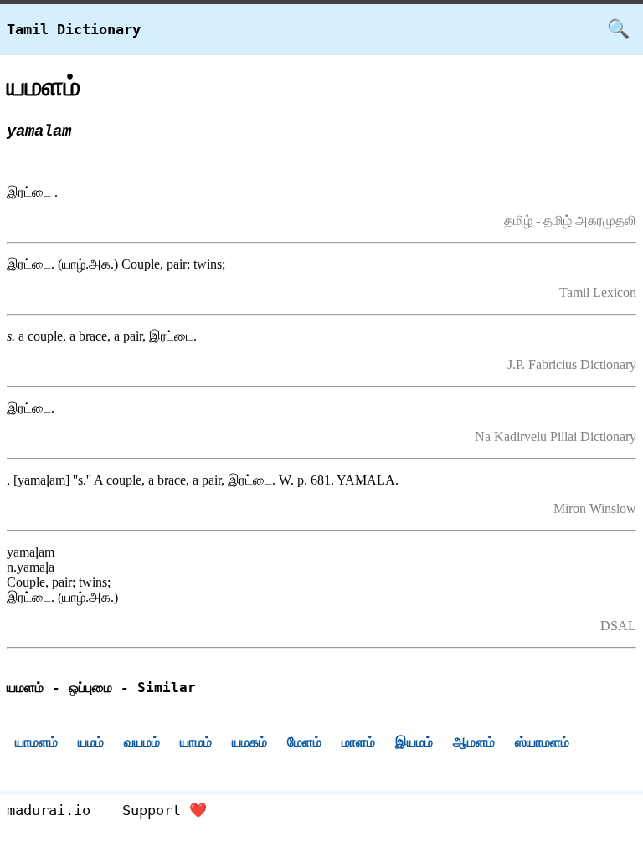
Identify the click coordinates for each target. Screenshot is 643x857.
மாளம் (358, 742)
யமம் (91, 742)
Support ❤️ (164, 810)
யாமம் (196, 742)
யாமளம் (36, 742)
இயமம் (414, 742)
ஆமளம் (474, 742)
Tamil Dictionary (74, 29)
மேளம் (304, 742)
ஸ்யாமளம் (542, 742)
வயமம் (142, 742)
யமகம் (249, 742)
